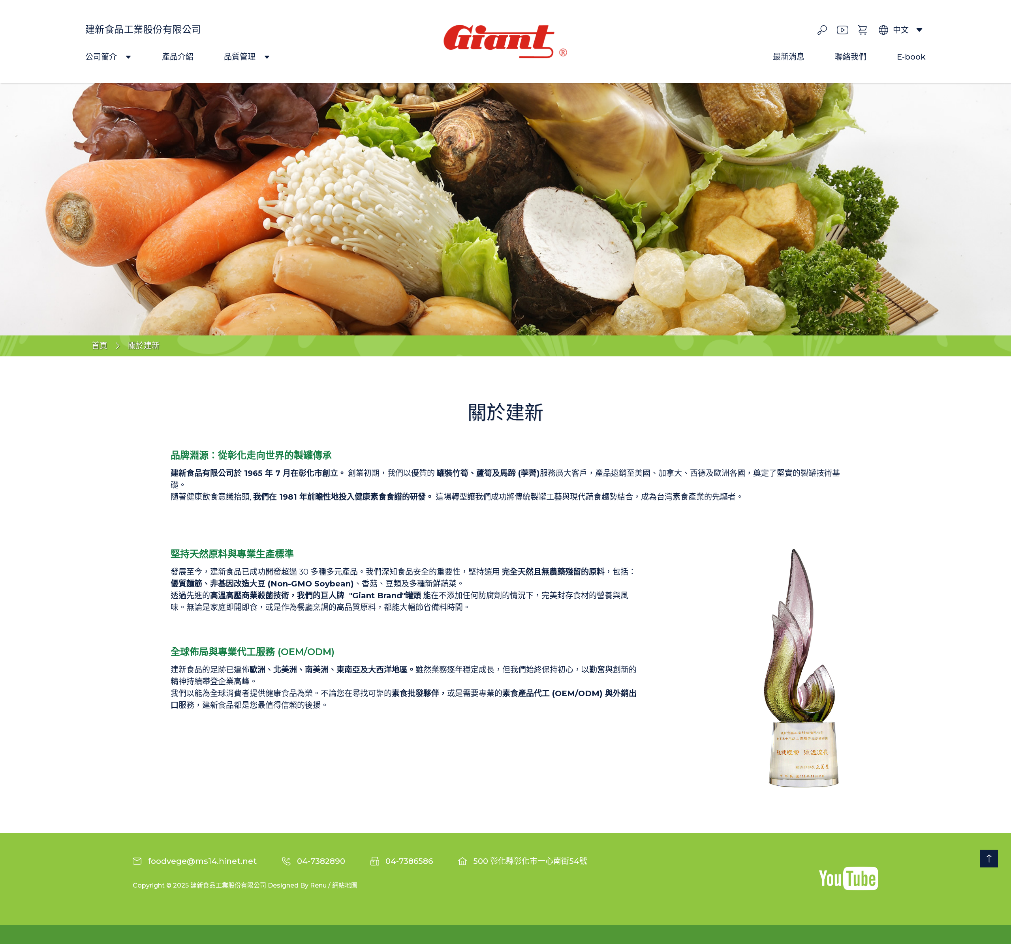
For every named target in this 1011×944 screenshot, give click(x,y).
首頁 (99, 345)
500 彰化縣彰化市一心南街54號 (530, 861)
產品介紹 (178, 57)
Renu (318, 885)
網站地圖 (344, 885)
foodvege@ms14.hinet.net (202, 861)
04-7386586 (409, 861)
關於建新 (144, 345)
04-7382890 (321, 861)
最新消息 (788, 57)
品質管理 (240, 57)
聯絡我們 (850, 57)
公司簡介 (102, 57)
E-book (911, 57)
